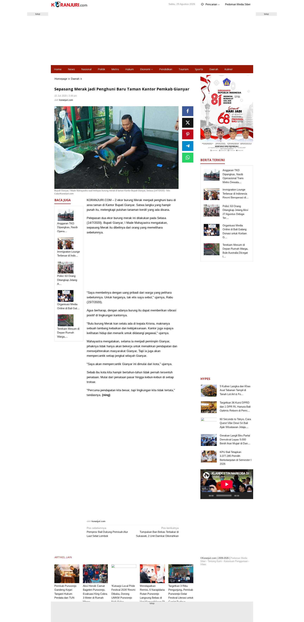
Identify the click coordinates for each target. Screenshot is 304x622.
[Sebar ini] (187, 111)
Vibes (203, 564)
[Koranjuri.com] (69, 4)
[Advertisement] (152, 37)
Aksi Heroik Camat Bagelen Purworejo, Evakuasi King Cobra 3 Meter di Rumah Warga (95, 593)
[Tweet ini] (187, 123)
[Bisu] (243, 495)
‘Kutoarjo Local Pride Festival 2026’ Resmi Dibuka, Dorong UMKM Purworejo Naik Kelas (123, 593)
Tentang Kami (215, 561)
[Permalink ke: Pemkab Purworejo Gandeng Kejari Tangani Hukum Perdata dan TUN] (66, 573)
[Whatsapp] (187, 158)
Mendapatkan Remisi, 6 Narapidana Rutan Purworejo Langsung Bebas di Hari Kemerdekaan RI (152, 593)
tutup (37, 14)
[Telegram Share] (187, 146)
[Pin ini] (187, 134)
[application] (226, 484)
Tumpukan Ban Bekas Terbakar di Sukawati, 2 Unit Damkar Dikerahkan (157, 531)
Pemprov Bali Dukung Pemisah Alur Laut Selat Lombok (107, 531)
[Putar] (205, 495)
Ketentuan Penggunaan (236, 561)
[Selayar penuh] (248, 495)
